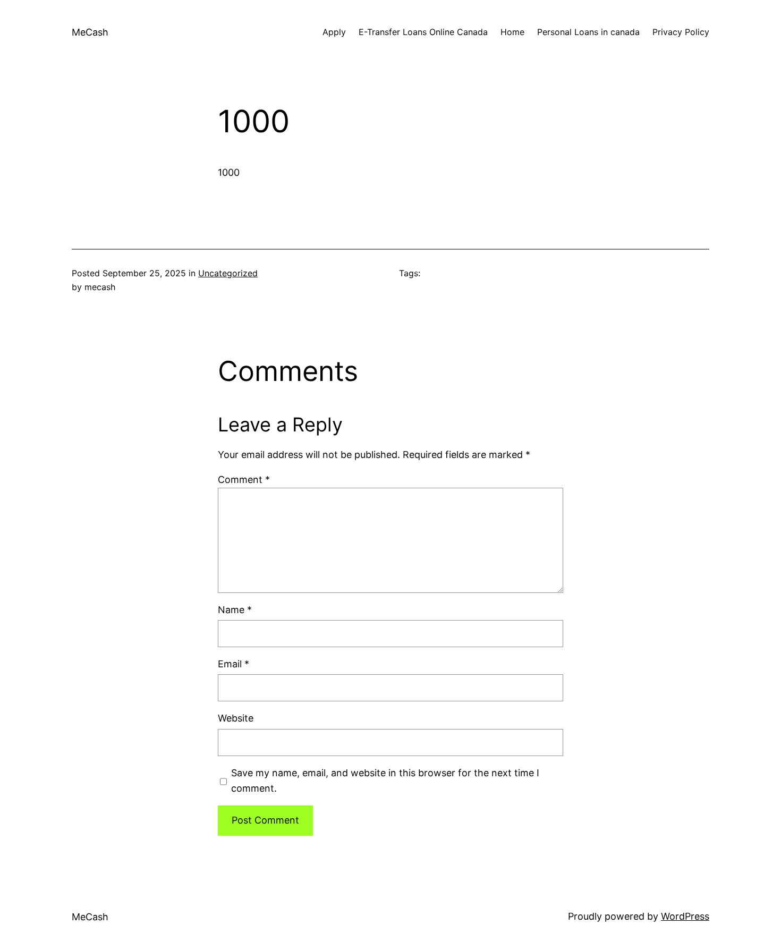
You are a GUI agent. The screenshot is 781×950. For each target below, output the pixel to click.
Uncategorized (228, 273)
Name (235, 609)
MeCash (90, 32)
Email (233, 663)
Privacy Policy (680, 32)
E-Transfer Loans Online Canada (423, 32)
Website (235, 718)
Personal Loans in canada (588, 32)
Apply (334, 32)
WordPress (685, 916)
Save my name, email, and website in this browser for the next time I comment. (385, 780)
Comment (244, 479)
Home (512, 32)
